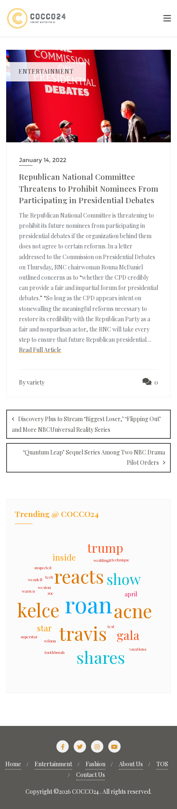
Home (13, 764)
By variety (31, 382)
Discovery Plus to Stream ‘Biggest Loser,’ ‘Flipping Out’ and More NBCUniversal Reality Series (86, 424)
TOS (162, 764)
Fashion (95, 764)
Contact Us (90, 775)
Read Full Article (40, 350)
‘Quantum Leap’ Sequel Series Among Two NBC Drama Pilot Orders (94, 457)
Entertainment (53, 764)
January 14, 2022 (42, 160)
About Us (131, 764)
